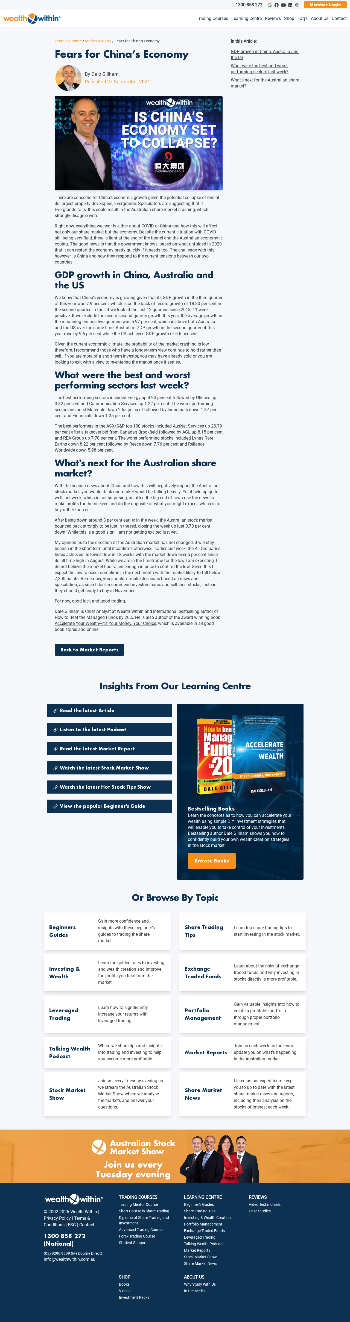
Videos (124, 1291)
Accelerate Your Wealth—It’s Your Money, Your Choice (105, 623)
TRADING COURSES (138, 1197)
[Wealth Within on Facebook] (276, 5)
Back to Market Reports (89, 650)
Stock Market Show (200, 1257)
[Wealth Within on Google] (269, 5)
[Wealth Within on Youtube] (283, 5)
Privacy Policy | (58, 1218)
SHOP (124, 1277)
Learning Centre (246, 18)
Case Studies (260, 1211)
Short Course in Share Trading (144, 1211)
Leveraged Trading (199, 1237)
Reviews (273, 18)
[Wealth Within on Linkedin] (290, 5)
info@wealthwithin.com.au (69, 1259)
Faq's (303, 18)
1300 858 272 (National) (65, 1239)
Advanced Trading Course (140, 1229)
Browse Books (212, 861)
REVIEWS (258, 1197)
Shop (289, 18)
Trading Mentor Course (138, 1204)
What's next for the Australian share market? (265, 83)
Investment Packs (134, 1297)
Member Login (325, 4)
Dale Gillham (105, 74)
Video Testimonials (265, 1204)
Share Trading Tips (199, 1211)
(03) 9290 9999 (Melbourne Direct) (73, 1253)
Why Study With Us (200, 1284)
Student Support (133, 1243)
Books (124, 1284)
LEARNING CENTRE (203, 1197)
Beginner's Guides (199, 1204)
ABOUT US (194, 1277)
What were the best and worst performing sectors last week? (259, 68)
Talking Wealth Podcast (204, 1244)
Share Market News (200, 1263)
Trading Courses (212, 18)
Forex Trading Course (137, 1236)
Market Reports (97, 41)
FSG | (72, 1224)
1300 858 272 (249, 4)
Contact (339, 18)
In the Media (194, 1291)
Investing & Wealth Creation (207, 1217)
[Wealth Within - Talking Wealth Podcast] (297, 5)
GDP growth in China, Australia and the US (265, 54)
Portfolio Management (203, 1224)
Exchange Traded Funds (204, 1231)
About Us (319, 18)
